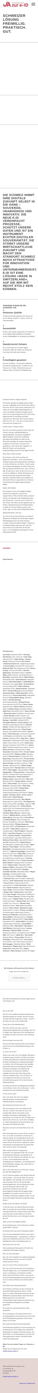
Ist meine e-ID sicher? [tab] (9, 1052)
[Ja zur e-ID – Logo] (16, 4)
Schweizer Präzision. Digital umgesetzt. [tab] (15, 399)
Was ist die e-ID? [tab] (8, 1011)
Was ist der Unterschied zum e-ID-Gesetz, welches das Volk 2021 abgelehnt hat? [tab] (18, 1171)
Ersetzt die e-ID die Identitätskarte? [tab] (14, 1024)
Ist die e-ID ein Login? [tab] (9, 1094)
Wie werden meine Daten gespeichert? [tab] (14, 1285)
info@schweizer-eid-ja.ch (10, 1351)
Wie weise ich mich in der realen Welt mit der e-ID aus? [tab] (18, 1129)
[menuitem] (32, 4)
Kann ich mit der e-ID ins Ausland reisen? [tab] (15, 1265)
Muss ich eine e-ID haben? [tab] (11, 1254)
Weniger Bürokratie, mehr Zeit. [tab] (12, 513)
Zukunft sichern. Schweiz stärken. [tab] (13, 426)
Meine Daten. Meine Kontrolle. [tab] (12, 454)
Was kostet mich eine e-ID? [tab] (11, 1244)
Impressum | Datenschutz (27, 1383)
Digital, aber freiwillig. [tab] (9, 488)
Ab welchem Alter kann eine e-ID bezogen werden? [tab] (18, 1231)
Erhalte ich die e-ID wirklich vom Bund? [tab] (15, 1203)
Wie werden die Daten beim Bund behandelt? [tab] (16, 1324)
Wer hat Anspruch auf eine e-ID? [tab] (13, 1040)
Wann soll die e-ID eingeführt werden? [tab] (14, 1222)
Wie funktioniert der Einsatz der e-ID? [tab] (14, 1105)
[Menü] (32, 4)
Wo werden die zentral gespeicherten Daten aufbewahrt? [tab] (16, 1309)
